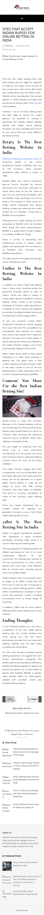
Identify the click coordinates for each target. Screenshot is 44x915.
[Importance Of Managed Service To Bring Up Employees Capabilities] (36, 699)
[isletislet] (22, 7)
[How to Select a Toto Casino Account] (7, 699)
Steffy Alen (9, 46)
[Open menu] (22, 18)
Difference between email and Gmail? (20, 158)
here (36, 103)
